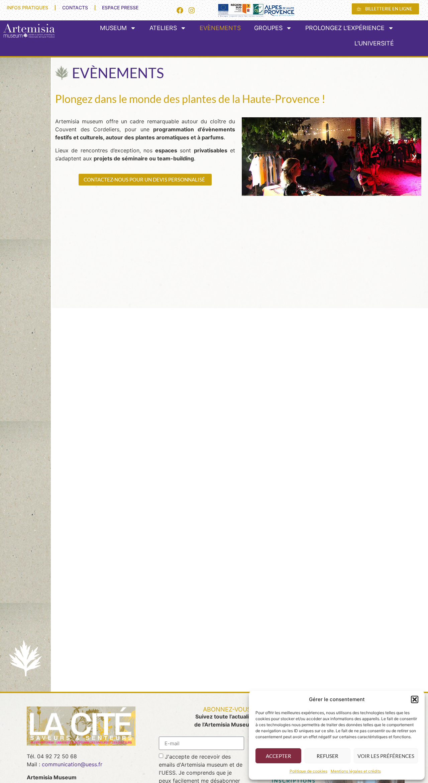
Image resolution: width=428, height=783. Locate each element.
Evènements (220, 27)
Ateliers (163, 27)
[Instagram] (191, 10)
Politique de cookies (308, 771)
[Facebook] (180, 10)
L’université (374, 43)
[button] (414, 699)
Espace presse (120, 7)
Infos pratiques (27, 7)
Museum (113, 27)
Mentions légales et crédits (356, 771)
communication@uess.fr (72, 764)
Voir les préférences (385, 756)
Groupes (268, 27)
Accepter (278, 756)
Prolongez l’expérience (345, 27)
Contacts (75, 7)
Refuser (327, 756)
